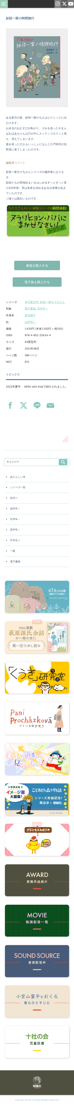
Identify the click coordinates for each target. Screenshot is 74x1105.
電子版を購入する (37, 282)
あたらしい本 (17, 476)
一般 (12, 550)
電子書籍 (30, 308)
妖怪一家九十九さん (52, 302)
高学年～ (42, 308)
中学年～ (15, 519)
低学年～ (15, 508)
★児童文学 (31, 302)
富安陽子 (30, 315)
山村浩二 (30, 322)
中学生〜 (15, 540)
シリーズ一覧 (17, 487)
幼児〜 (14, 497)
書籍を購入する (37, 265)
